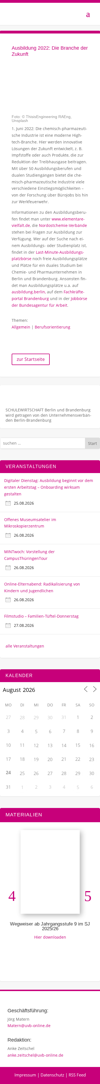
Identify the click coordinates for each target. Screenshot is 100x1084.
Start (92, 443)
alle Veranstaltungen (25, 646)
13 (50, 745)
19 (36, 759)
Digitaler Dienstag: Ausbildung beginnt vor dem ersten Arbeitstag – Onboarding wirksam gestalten (48, 487)
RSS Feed (77, 1075)
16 (91, 745)
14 (63, 745)
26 (36, 773)
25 (22, 773)
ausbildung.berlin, (29, 291)
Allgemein (21, 327)
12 (36, 745)
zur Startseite (31, 359)
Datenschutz (52, 1075)
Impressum (25, 1075)
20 (50, 759)
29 (36, 717)
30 (50, 717)
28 (22, 717)
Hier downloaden (50, 937)
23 (91, 759)
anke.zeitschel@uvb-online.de (35, 1055)
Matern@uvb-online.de (29, 1025)
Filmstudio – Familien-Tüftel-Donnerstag (41, 616)
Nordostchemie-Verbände (63, 225)
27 (50, 773)
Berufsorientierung (52, 327)
